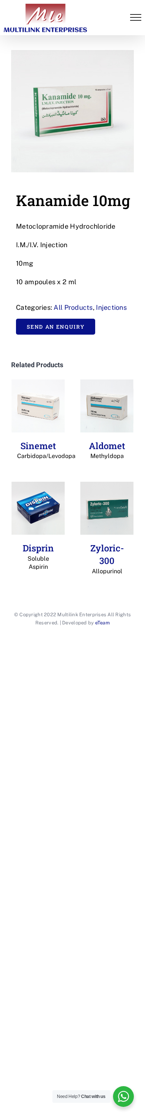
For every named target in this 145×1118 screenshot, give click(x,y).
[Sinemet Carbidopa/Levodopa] (38, 405)
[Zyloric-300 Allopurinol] (106, 508)
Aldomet (107, 450)
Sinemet (38, 450)
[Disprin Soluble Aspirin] (38, 508)
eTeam (102, 623)
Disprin (38, 556)
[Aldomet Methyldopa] (106, 405)
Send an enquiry (55, 326)
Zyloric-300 (107, 558)
